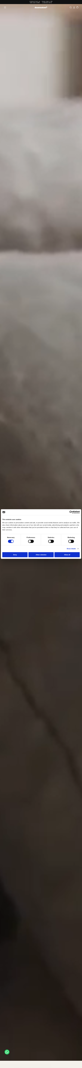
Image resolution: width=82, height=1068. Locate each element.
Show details (71, 549)
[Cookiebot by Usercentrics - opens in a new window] (71, 512)
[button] (5, 7)
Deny (15, 554)
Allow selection (41, 554)
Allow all (67, 554)
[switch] (31, 541)
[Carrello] (77, 7)
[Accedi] (74, 7)
